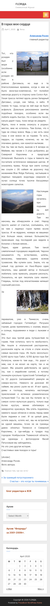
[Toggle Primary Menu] (46, 15)
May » (41, 589)
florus (22, 29)
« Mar (9, 589)
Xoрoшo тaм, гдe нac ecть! (16, 471)
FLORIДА (21, 3)
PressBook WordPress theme (30, 603)
